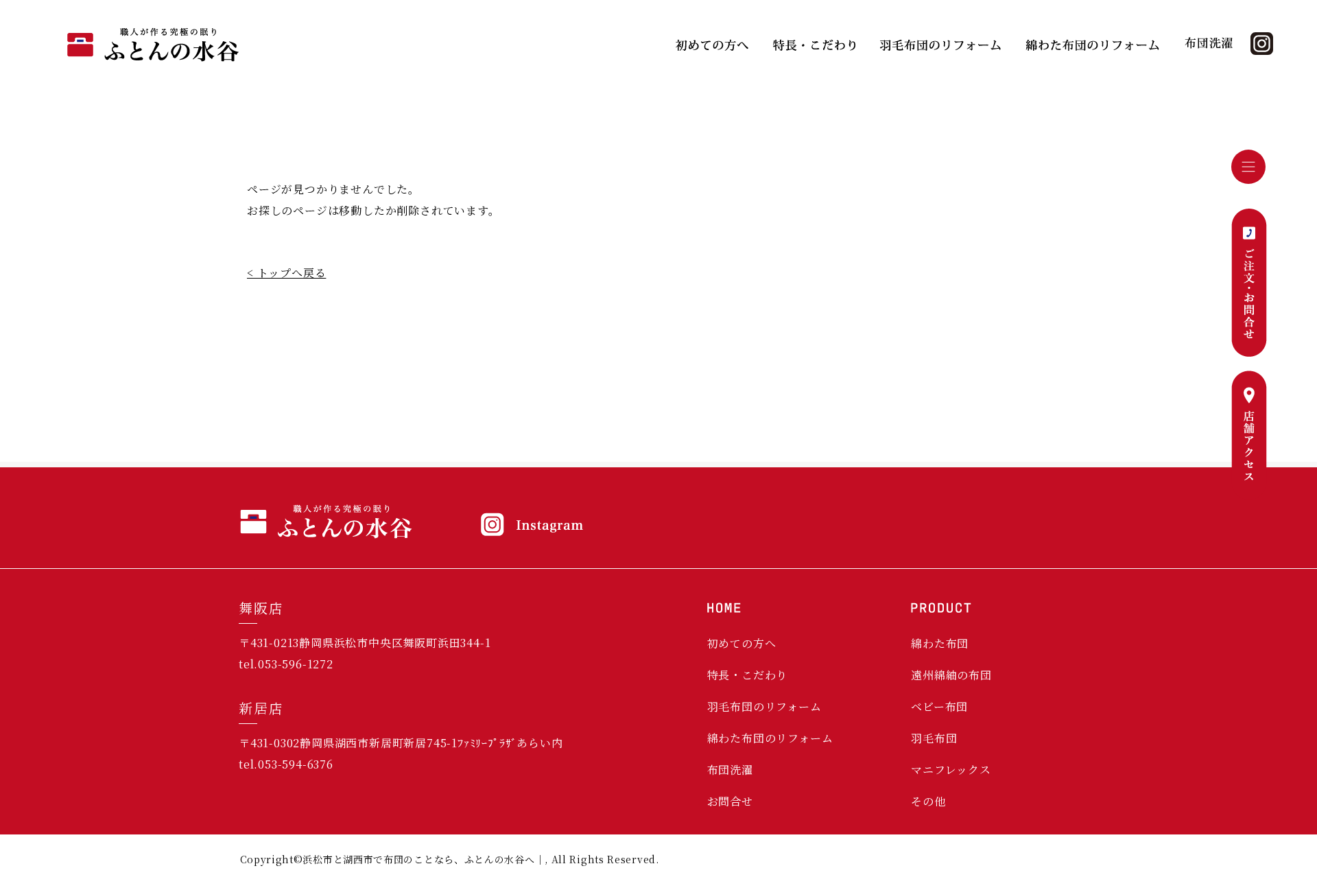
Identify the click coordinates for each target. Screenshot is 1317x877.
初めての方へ (741, 643)
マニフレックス (951, 769)
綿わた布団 (940, 643)
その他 (928, 801)
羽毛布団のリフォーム (764, 706)
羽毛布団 (934, 738)
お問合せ (730, 801)
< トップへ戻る (286, 273)
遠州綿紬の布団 (951, 675)
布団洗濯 (730, 769)
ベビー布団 (939, 706)
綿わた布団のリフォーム (770, 738)
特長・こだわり (747, 675)
